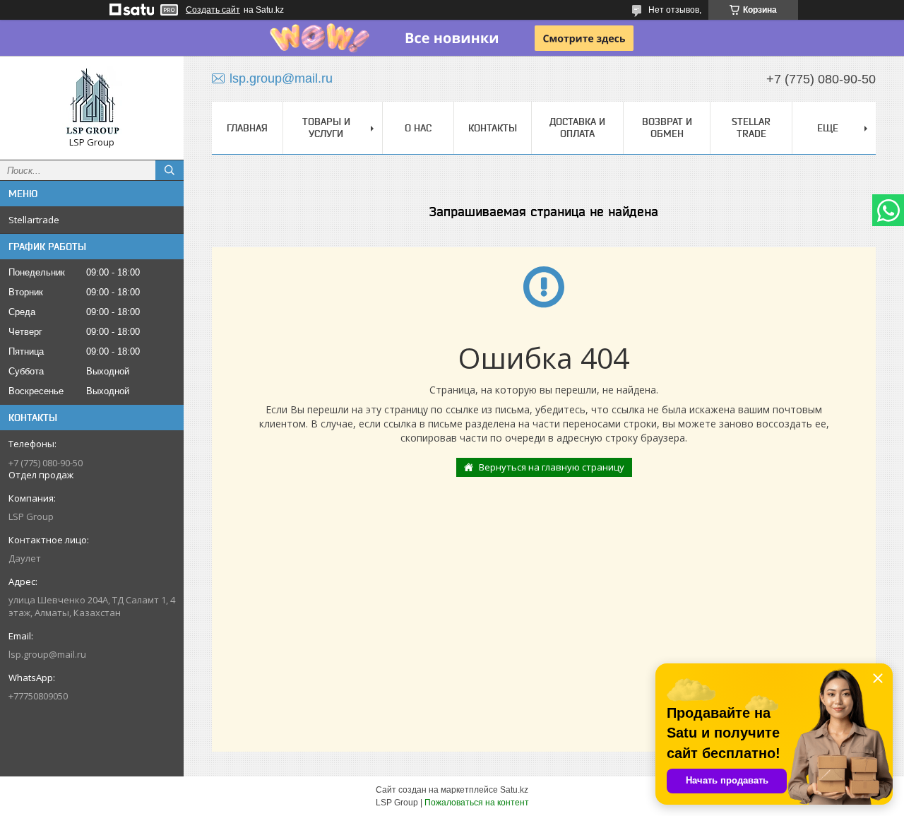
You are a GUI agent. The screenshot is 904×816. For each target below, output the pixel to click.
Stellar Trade (751, 127)
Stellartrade (33, 219)
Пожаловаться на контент (476, 803)
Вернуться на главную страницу (551, 467)
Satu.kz (514, 790)
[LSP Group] (92, 101)
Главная (247, 128)
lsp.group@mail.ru (47, 654)
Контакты (492, 128)
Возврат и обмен (667, 127)
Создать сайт (213, 10)
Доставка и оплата (577, 127)
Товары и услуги (326, 127)
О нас (418, 128)
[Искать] (169, 170)
